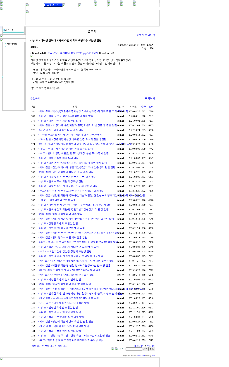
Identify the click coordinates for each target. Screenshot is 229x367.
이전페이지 (48, 345)
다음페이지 (61, 345)
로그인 (140, 35)
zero (153, 356)
